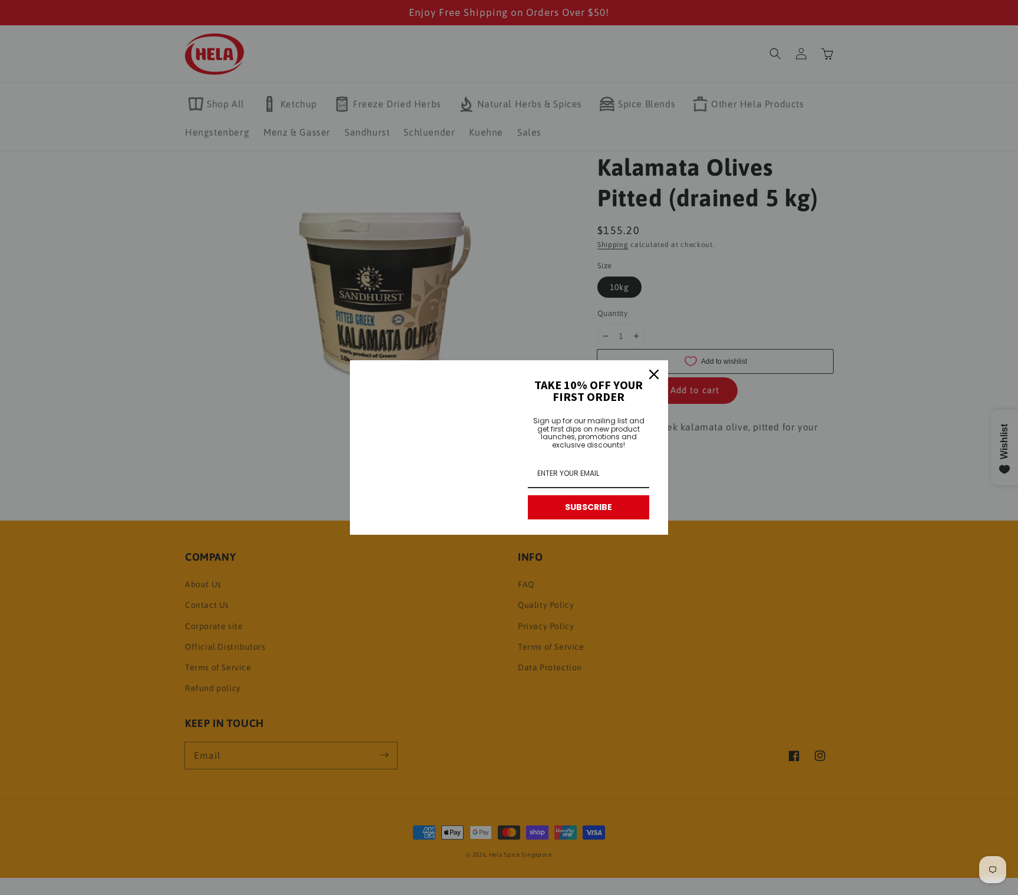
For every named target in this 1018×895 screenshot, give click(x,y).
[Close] (654, 374)
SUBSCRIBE (588, 507)
